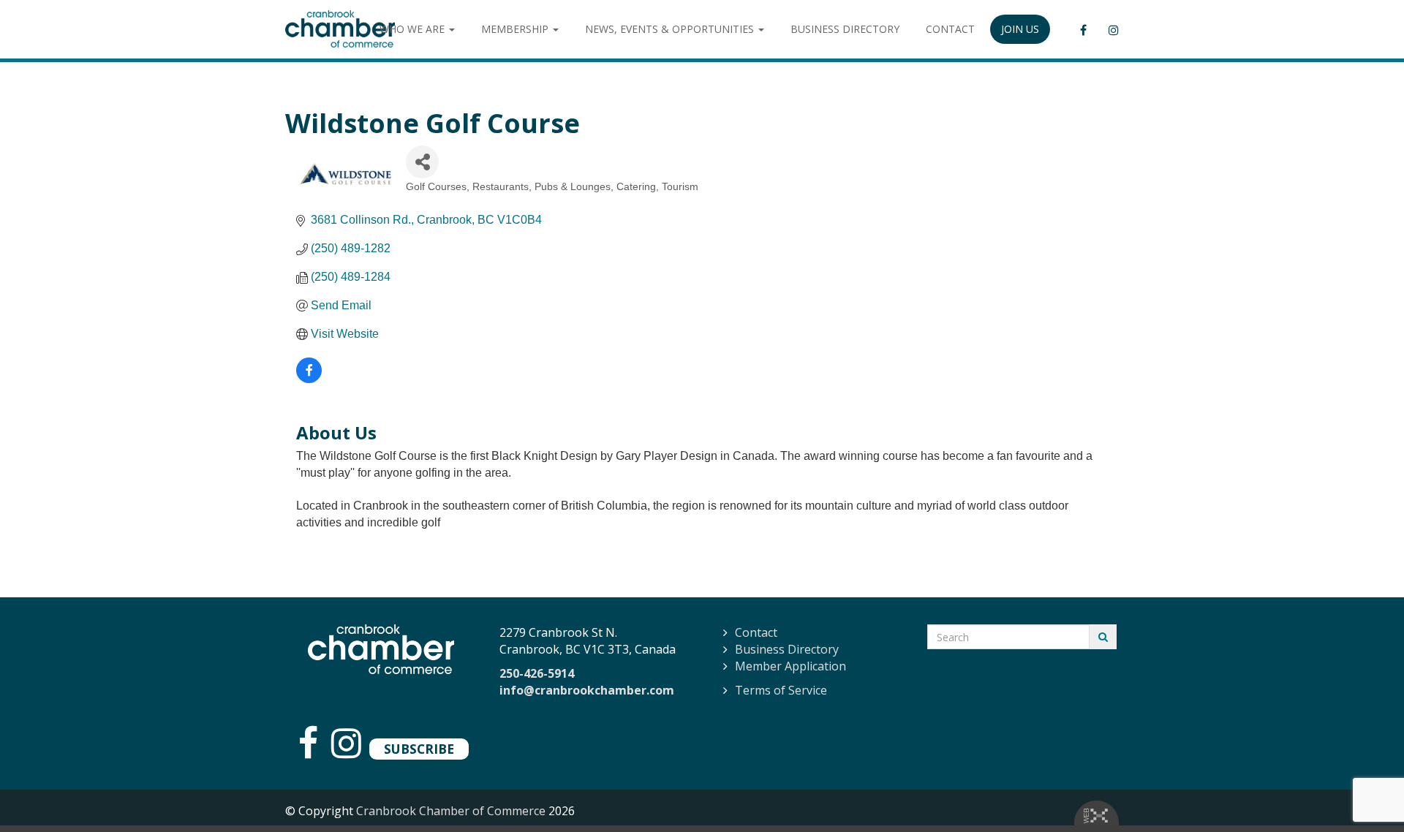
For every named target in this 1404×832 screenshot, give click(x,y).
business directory (844, 29)
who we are (414, 29)
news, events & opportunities (671, 29)
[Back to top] (1363, 791)
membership (516, 29)
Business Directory (787, 649)
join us (1020, 29)
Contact (756, 632)
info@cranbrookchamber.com (586, 690)
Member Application (790, 666)
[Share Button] (422, 161)
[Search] (1103, 636)
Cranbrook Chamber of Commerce (451, 811)
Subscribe (419, 748)
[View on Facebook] (309, 379)
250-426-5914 (536, 673)
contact (950, 29)
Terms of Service (781, 690)
